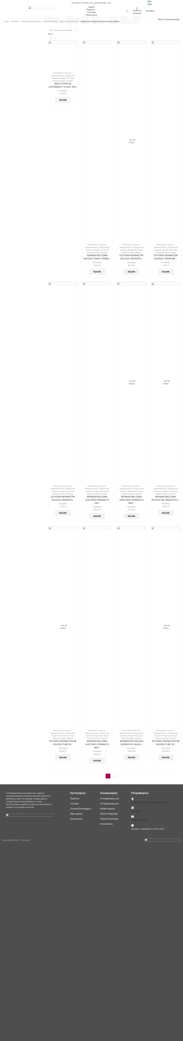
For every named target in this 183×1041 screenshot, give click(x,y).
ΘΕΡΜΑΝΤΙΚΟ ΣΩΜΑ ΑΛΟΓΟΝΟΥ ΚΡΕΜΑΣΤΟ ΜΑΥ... (131, 499)
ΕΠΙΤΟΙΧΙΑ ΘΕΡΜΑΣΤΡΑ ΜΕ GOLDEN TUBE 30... (166, 743)
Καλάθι (63, 100)
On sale (147, 139)
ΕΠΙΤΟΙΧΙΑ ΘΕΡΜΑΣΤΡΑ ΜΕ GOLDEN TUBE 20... (63, 743)
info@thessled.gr (139, 820)
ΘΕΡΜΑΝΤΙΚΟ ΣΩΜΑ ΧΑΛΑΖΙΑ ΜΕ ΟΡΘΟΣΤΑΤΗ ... (166, 498)
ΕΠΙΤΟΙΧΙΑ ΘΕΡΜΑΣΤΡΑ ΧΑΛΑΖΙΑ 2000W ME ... (166, 257)
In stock (147, 129)
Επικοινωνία (91, 15)
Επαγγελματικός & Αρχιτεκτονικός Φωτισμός (156, 69)
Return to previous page (168, 19)
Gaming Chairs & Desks (151, 47)
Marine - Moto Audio (149, 55)
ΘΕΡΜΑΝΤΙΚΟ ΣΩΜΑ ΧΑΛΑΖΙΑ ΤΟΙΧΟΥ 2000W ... (97, 257)
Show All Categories (150, 38)
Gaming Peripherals (149, 51)
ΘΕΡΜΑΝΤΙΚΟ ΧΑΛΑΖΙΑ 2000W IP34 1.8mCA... (131, 743)
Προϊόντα (91, 9)
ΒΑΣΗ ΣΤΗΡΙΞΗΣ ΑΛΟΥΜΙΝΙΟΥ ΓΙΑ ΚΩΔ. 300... (63, 85)
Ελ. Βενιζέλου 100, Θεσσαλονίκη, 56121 (149, 802)
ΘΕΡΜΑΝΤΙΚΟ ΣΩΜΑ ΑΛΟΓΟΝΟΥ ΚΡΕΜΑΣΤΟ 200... (97, 499)
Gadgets (144, 43)
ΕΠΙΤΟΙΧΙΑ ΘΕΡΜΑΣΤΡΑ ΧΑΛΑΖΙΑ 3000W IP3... (63, 498)
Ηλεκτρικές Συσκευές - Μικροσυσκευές (39, 21)
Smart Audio (146, 59)
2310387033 (136, 811)
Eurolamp (63, 90)
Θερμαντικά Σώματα (69, 21)
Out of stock (150, 134)
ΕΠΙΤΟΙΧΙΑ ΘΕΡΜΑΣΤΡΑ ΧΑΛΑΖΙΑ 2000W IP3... (131, 257)
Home (6, 21)
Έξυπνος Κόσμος (148, 64)
